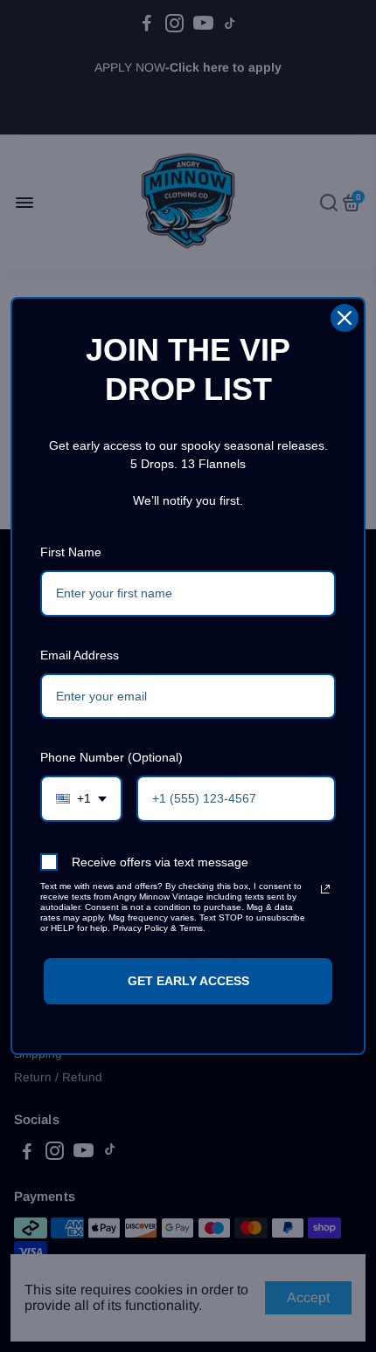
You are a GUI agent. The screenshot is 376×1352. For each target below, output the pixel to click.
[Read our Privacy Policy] (325, 889)
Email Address (79, 655)
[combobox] (81, 799)
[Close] (345, 318)
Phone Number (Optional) (111, 757)
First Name (70, 552)
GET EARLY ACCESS (188, 981)
